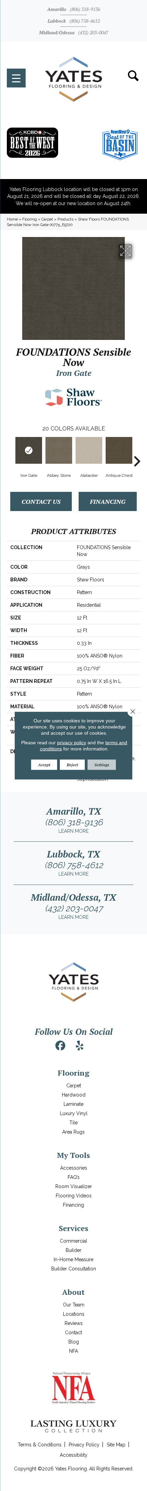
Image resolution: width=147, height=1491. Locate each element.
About (73, 1292)
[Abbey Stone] (59, 450)
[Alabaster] (89, 450)
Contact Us (41, 501)
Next (137, 451)
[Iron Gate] (29, 450)
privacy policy (71, 742)
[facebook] (60, 1046)
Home (12, 219)
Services (73, 1228)
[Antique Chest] (119, 450)
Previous (10, 451)
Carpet (47, 219)
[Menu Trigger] (16, 78)
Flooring (29, 219)
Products (65, 219)
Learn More (73, 831)
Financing (107, 501)
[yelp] (80, 1046)
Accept (44, 764)
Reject (72, 764)
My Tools (73, 1155)
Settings (101, 764)
